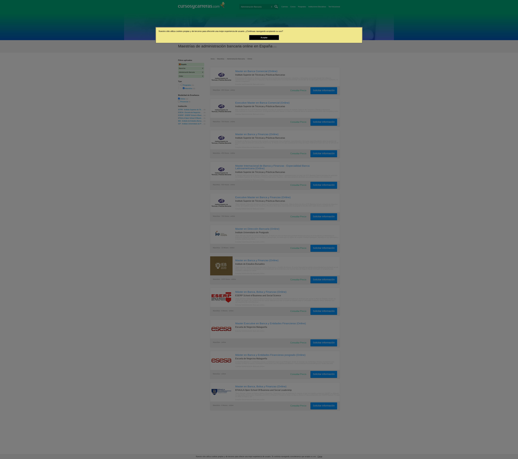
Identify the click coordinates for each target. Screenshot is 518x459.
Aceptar (264, 37)
